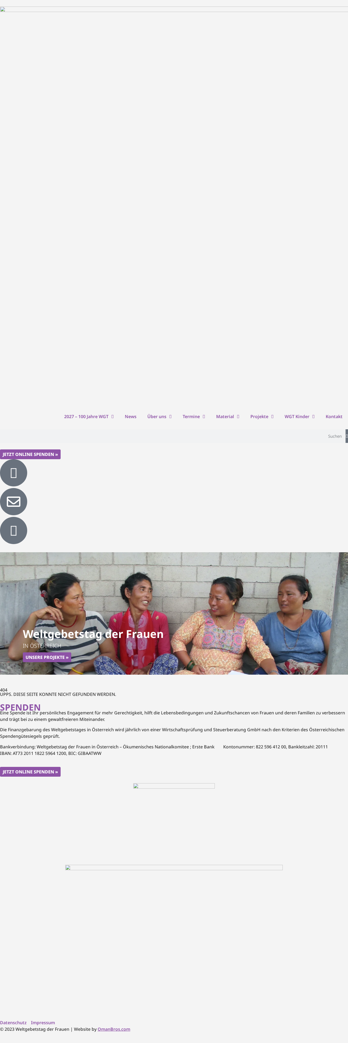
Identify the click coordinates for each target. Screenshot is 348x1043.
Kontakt (334, 416)
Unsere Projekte (45, 657)
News (130, 416)
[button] (166, 669)
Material (225, 416)
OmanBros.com (114, 1029)
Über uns (156, 416)
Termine (191, 416)
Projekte (259, 416)
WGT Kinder (297, 416)
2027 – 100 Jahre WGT (86, 416)
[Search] (347, 436)
